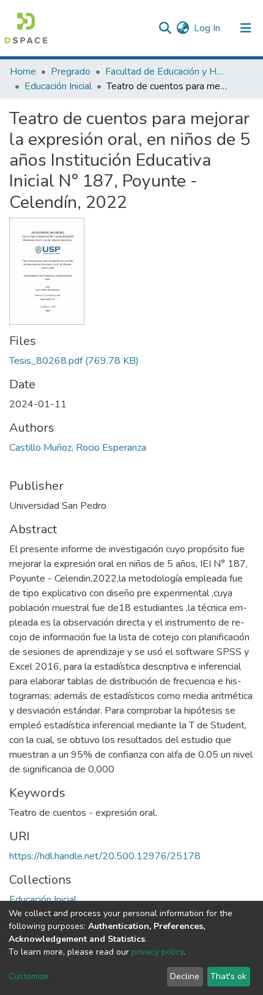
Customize (28, 976)
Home (23, 71)
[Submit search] (164, 28)
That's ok (228, 976)
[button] (182, 28)
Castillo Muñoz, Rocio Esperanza (77, 447)
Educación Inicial (58, 86)
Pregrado (71, 71)
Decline (184, 976)
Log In (207, 28)
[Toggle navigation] (246, 28)
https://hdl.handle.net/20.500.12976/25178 (105, 856)
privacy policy (157, 952)
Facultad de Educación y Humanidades (166, 71)
